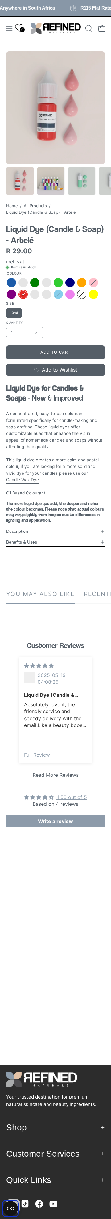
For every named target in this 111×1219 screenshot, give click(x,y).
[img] (39, 665)
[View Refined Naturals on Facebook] (39, 1203)
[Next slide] (101, 720)
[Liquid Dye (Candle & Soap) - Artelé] (20, 181)
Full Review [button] (37, 755)
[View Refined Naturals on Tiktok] (25, 1203)
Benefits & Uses (21, 542)
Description (17, 531)
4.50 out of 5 (71, 797)
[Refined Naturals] (56, 28)
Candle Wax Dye (22, 479)
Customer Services (43, 1153)
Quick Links (28, 1180)
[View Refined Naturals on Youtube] (53, 1203)
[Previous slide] (10, 720)
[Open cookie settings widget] (10, 1208)
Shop (16, 1127)
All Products (35, 205)
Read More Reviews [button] (56, 775)
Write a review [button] (55, 821)
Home (12, 205)
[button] (88, 28)
